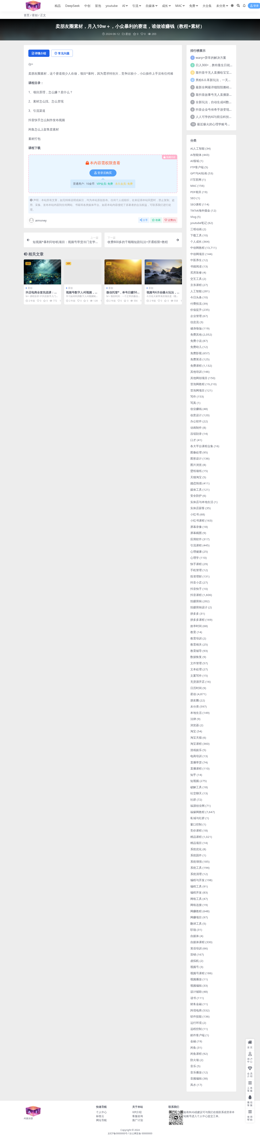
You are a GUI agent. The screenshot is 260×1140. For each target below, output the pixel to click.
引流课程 (196, 545)
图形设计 (196, 458)
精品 (58, 6)
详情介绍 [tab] (40, 53)
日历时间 (196, 688)
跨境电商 (196, 1010)
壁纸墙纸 (196, 471)
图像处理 (196, 452)
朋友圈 (194, 700)
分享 (145, 220)
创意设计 (196, 415)
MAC (178, 6)
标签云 (100, 1116)
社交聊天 (196, 793)
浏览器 (194, 725)
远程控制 (196, 1029)
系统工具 (196, 867)
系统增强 (196, 861)
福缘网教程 (197, 812)
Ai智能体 (196, 155)
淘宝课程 (196, 744)
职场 (193, 929)
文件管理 (196, 663)
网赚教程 (196, 911)
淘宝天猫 (196, 737)
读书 (193, 998)
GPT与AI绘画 (198, 173)
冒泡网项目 (197, 390)
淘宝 (193, 731)
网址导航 (101, 1120)
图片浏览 (196, 465)
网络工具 (196, 899)
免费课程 (196, 365)
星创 (35, 15)
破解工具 (196, 787)
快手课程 (196, 564)
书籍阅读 (196, 266)
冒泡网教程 (197, 384)
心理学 (194, 558)
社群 (193, 799)
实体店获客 (197, 508)
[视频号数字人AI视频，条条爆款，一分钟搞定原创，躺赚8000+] (82, 271)
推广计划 (137, 1120)
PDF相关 (195, 192)
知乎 (193, 775)
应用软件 (196, 539)
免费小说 (196, 341)
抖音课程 (196, 595)
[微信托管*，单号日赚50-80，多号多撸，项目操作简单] (123, 271)
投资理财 (196, 576)
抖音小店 (196, 582)
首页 (27, 15)
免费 (192, 6)
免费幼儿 (196, 347)
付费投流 (196, 303)
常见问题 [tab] (63, 53)
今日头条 (196, 297)
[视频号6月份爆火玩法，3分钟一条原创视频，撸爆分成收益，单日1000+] (163, 271)
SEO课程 (195, 204)
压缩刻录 (196, 434)
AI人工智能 (197, 148)
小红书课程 (197, 520)
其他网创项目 (198, 378)
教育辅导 (196, 651)
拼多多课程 (197, 620)
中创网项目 (197, 254)
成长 (165, 6)
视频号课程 (197, 973)
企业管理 (196, 316)
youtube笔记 (198, 223)
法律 (193, 719)
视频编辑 (196, 985)
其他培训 (196, 372)
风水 (193, 1085)
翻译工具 (196, 923)
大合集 (207, 6)
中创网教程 (197, 248)
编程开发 (196, 892)
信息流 (194, 322)
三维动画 (196, 229)
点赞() (172, 220)
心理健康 (196, 551)
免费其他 (196, 334)
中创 (87, 6)
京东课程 (196, 285)
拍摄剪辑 (196, 601)
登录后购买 (104, 172)
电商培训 (196, 756)
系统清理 (196, 874)
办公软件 (196, 421)
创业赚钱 (196, 409)
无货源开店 (197, 682)
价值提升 (196, 310)
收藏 (158, 220)
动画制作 (196, 427)
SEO (193, 198)
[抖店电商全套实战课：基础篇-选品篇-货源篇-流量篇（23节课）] (42, 271)
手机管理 (196, 570)
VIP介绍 (137, 1112)
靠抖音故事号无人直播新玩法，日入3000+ (224, 95)
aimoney (41, 220)
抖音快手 (196, 589)
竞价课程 (196, 830)
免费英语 (196, 359)
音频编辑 (196, 1078)
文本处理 (196, 669)
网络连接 (196, 905)
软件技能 (196, 1016)
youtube (112, 6)
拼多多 (194, 613)
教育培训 (196, 638)
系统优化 (196, 849)
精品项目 (196, 843)
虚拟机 (194, 961)
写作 (193, 396)
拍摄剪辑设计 (198, 607)
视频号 (194, 967)
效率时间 (196, 626)
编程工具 (196, 886)
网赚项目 (196, 917)
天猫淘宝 (196, 477)
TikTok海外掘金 (200, 210)
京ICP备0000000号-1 (119, 1133)
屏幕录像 (196, 527)
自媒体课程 (197, 942)
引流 (135, 6)
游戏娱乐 (196, 750)
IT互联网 (195, 179)
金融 (193, 1041)
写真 (193, 403)
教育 (193, 632)
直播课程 (196, 768)
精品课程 (196, 837)
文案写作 (196, 675)
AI (123, 6)
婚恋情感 (196, 483)
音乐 (193, 1066)
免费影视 (196, 353)
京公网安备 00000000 (141, 1133)
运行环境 (196, 1023)
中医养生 (196, 260)
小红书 (194, 514)
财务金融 (196, 1004)
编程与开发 (197, 880)
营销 (193, 954)
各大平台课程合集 (201, 446)
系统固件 (196, 855)
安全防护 (196, 496)
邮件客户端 (197, 1035)
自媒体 (150, 6)
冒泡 (98, 6)
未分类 (220, 6)
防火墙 (194, 1060)
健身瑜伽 (196, 328)
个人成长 (196, 241)
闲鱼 (193, 1047)
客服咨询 (137, 1116)
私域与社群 (197, 818)
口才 (193, 440)
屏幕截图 (196, 533)
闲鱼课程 (196, 1053)
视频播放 (196, 979)
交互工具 (196, 279)
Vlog (193, 217)
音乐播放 (196, 1072)
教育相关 (196, 644)
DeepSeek (72, 6)
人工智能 (196, 291)
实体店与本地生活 (201, 502)
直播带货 (196, 762)
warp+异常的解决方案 (211, 58)
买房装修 (196, 272)
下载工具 (196, 235)
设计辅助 (196, 991)
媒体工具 (196, 489)
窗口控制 (196, 824)
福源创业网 (197, 806)
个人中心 (101, 1112)
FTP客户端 (197, 167)
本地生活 (196, 713)
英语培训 (196, 948)
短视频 (194, 781)
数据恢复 (196, 657)
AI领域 (194, 161)
